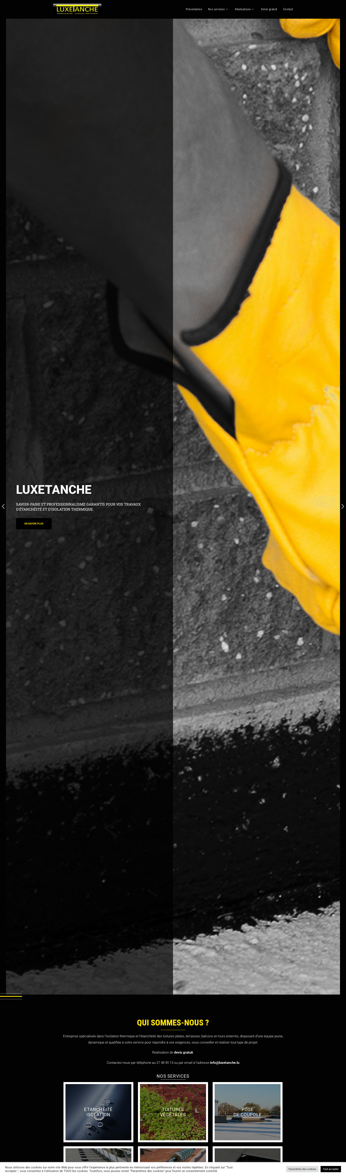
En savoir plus (98, 1112)
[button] (3, 506)
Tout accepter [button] (331, 1169)
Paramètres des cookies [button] (302, 1169)
